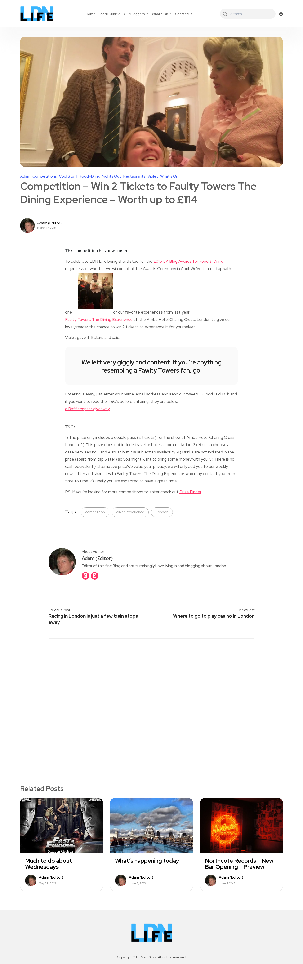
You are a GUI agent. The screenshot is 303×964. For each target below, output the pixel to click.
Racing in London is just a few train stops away (93, 619)
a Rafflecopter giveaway (87, 408)
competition (95, 512)
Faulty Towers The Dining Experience (99, 319)
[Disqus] (151, 703)
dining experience (130, 512)
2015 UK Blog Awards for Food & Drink (188, 261)
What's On (169, 176)
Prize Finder (190, 491)
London (162, 512)
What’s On (160, 14)
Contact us (183, 14)
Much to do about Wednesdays (48, 864)
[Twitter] (94, 576)
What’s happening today (147, 861)
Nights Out (111, 176)
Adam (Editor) (49, 223)
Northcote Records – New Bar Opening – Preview (239, 864)
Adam (25, 176)
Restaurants (134, 176)
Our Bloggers (134, 14)
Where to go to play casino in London (213, 616)
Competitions (44, 176)
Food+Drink (108, 14)
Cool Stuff (68, 176)
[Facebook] (85, 576)
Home (90, 14)
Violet (152, 176)
